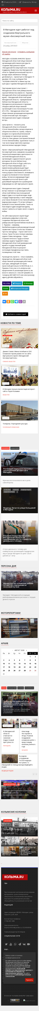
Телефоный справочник (11, 427)
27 (19, 670)
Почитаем (7, 820)
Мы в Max (6, 283)
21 (25, 667)
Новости (15, 489)
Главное (5, 361)
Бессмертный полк (10, 42)
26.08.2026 (7, 454)
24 (4, 670)
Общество (25, 42)
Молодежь (7, 745)
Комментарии (15, 448)
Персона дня (8, 566)
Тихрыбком (34, 573)
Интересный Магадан (20, 288)
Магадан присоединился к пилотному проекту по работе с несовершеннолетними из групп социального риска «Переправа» (17, 793)
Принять (29, 980)
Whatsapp (29, 283)
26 (14, 670)
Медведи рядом (26, 489)
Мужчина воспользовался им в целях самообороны (16, 481)
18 (9, 667)
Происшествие (12, 688)
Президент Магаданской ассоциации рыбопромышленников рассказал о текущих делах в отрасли (19, 597)
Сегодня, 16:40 (7, 726)
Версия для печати (9, 52)
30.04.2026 (7, 573)
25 (9, 670)
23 (35, 667)
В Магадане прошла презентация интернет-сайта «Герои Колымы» (19, 390)
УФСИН (29, 693)
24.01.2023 (6, 346)
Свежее (4, 688)
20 (19, 667)
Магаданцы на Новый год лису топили (9, 843)
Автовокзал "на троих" (13, 829)
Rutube (5, 288)
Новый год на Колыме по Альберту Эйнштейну (29, 843)
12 (14, 664)
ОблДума (25, 750)
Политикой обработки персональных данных (18, 969)
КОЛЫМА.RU (10, 9)
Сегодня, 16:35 (26, 726)
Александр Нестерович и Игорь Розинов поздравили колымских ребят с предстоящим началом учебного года (29, 739)
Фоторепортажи (10, 613)
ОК (5, 293)
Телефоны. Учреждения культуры (15, 424)
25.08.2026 (7, 489)
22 (30, 667)
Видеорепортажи (9, 491)
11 (9, 664)
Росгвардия (31, 454)
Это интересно (29, 688)
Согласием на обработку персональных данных (14, 972)
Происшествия (20, 454)
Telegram (17, 283)
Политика (21, 688)
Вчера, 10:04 (7, 522)
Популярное (5, 448)
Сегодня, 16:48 (8, 693)
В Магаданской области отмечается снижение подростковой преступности (9, 736)
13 (19, 664)
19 (14, 667)
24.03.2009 (6, 418)
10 (4, 664)
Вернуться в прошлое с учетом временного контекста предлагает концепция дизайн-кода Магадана (16, 629)
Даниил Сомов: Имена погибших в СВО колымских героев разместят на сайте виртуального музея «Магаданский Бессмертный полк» (17, 354)
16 (35, 664)
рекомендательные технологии (18, 975)
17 (4, 667)
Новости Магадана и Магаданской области (15, 12)
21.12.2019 (6, 383)
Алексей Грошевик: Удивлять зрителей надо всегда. (8, 853)
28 (25, 670)
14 (25, 664)
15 (30, 664)
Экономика (20, 522)
